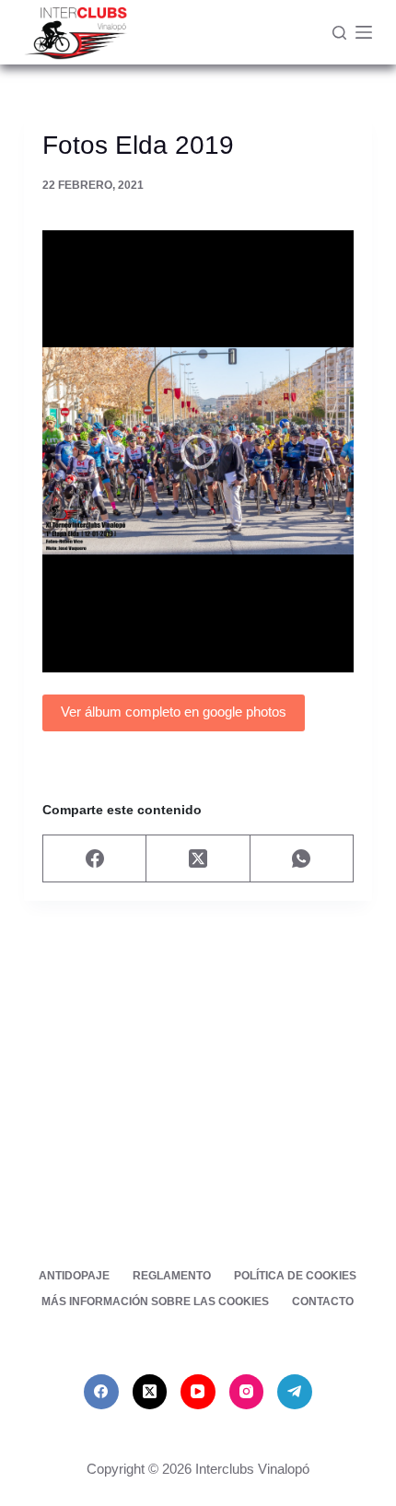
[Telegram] (294, 1391)
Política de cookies (295, 1275)
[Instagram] (246, 1391)
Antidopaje (74, 1275)
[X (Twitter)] (198, 858)
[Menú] (363, 32)
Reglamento (172, 1275)
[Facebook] (94, 858)
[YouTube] (198, 1391)
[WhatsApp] (302, 858)
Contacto (323, 1301)
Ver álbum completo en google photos (173, 711)
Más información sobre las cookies (155, 1301)
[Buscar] (339, 33)
